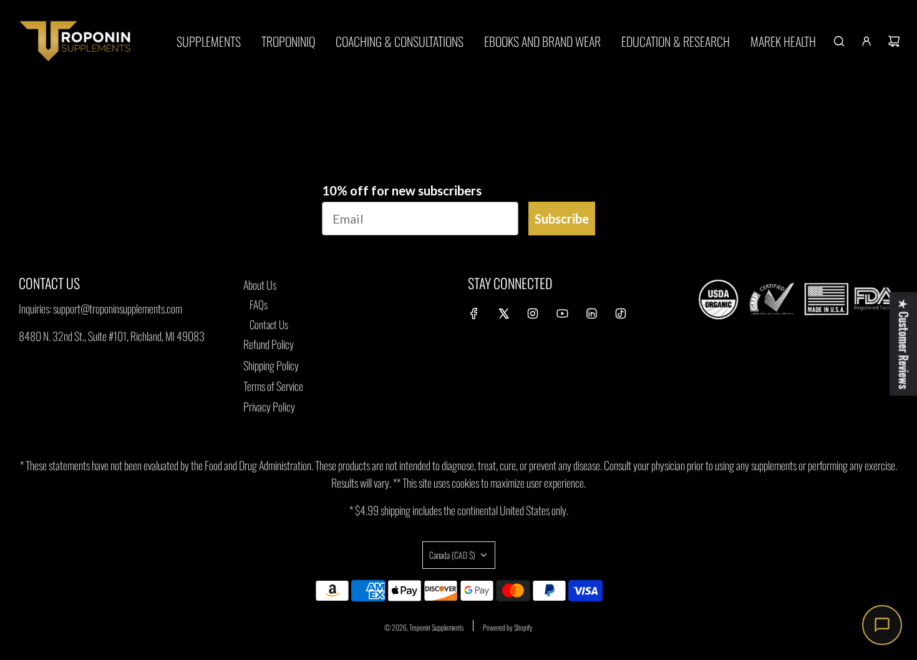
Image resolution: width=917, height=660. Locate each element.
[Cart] (894, 41)
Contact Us (269, 324)
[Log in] (866, 41)
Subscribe (562, 218)
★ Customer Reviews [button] (904, 343)
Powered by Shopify (508, 627)
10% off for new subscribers (402, 190)
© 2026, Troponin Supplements (423, 627)
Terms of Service (273, 386)
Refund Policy (268, 344)
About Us (259, 285)
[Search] (839, 41)
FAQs (259, 304)
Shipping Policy (271, 365)
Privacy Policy (269, 406)
